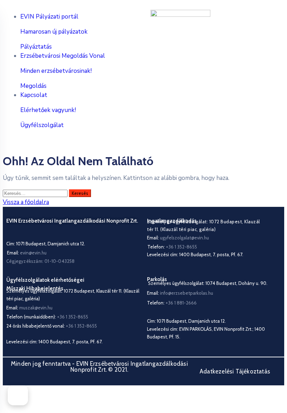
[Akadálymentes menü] (18, 395)
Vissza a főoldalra (26, 202)
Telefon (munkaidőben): (47, 317)
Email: (27, 252)
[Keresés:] (36, 193)
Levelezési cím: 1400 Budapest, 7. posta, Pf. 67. (195, 254)
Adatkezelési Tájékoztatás (235, 371)
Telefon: (172, 303)
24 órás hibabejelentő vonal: (51, 326)
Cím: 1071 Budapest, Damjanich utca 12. (45, 243)
